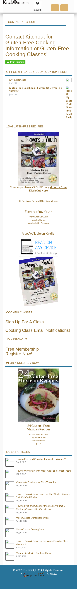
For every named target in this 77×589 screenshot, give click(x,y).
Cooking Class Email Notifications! (37, 330)
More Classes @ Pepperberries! (32, 517)
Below (45, 201)
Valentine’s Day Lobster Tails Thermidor (36, 482)
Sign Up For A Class (24, 321)
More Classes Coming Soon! (30, 529)
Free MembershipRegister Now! (22, 351)
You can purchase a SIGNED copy (38, 189)
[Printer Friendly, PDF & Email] (15, 61)
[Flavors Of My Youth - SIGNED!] (38, 158)
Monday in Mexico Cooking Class (33, 553)
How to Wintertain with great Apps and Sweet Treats (43, 470)
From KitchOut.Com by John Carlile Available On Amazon (38, 219)
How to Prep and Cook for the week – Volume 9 (41, 459)
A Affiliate (39, 574)
